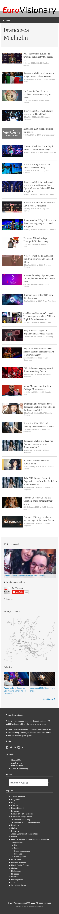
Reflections (16, 871)
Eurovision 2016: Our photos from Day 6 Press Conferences (39, 204)
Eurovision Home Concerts (22, 814)
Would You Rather (18, 885)
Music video (16, 860)
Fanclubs (15, 825)
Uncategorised (17, 880)
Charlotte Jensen (48, 135)
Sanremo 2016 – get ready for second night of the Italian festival (39, 519)
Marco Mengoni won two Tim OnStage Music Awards (37, 387)
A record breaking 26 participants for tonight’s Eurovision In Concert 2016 (39, 278)
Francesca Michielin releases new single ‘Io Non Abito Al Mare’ (39, 75)
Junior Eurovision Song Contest (24, 834)
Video (13, 882)
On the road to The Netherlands (27, 822)
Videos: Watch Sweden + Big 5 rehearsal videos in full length (38, 148)
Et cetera (15, 811)
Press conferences (22, 851)
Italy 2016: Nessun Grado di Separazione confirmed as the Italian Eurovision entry (40, 481)
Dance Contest (17, 808)
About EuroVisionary (19, 769)
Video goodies (20, 857)
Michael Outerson (49, 194)
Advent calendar (18, 797)
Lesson (14, 837)
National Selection (18, 862)
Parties (17, 848)
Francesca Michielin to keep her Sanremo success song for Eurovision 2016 (38, 444)
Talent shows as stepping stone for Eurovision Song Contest (39, 369)
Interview (15, 831)
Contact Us (16, 760)
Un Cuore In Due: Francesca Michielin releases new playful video (37, 94)
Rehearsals (18, 854)
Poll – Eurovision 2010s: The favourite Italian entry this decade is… (38, 56)
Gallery (14, 828)
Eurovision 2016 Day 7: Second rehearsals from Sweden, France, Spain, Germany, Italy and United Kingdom (39, 186)
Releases (15, 874)
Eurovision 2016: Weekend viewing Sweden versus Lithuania (38, 425)
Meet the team (17, 766)
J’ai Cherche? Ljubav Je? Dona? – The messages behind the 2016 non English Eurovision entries (39, 316)
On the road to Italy (22, 819)
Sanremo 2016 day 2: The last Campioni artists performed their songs (37, 500)
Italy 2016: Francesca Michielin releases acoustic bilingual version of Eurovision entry (38, 351)
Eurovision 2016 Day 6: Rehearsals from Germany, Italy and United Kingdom (40, 223)
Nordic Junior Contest (20, 865)
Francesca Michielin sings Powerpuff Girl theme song (35, 240)
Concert (14, 805)
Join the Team (17, 763)
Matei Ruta (46, 322)
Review (14, 877)
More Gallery (48, 699)
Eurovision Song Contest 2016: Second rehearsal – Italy (37, 166)
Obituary (14, 868)
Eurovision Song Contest (21, 817)
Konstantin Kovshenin (36, 906)
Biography (15, 799)
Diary (16, 845)
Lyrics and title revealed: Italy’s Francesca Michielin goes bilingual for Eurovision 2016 (39, 406)
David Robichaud (49, 301)
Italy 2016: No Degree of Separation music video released (38, 332)
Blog (13, 802)
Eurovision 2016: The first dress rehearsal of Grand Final (38, 112)
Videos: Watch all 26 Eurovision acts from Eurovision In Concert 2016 (38, 258)
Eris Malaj (49, 337)
